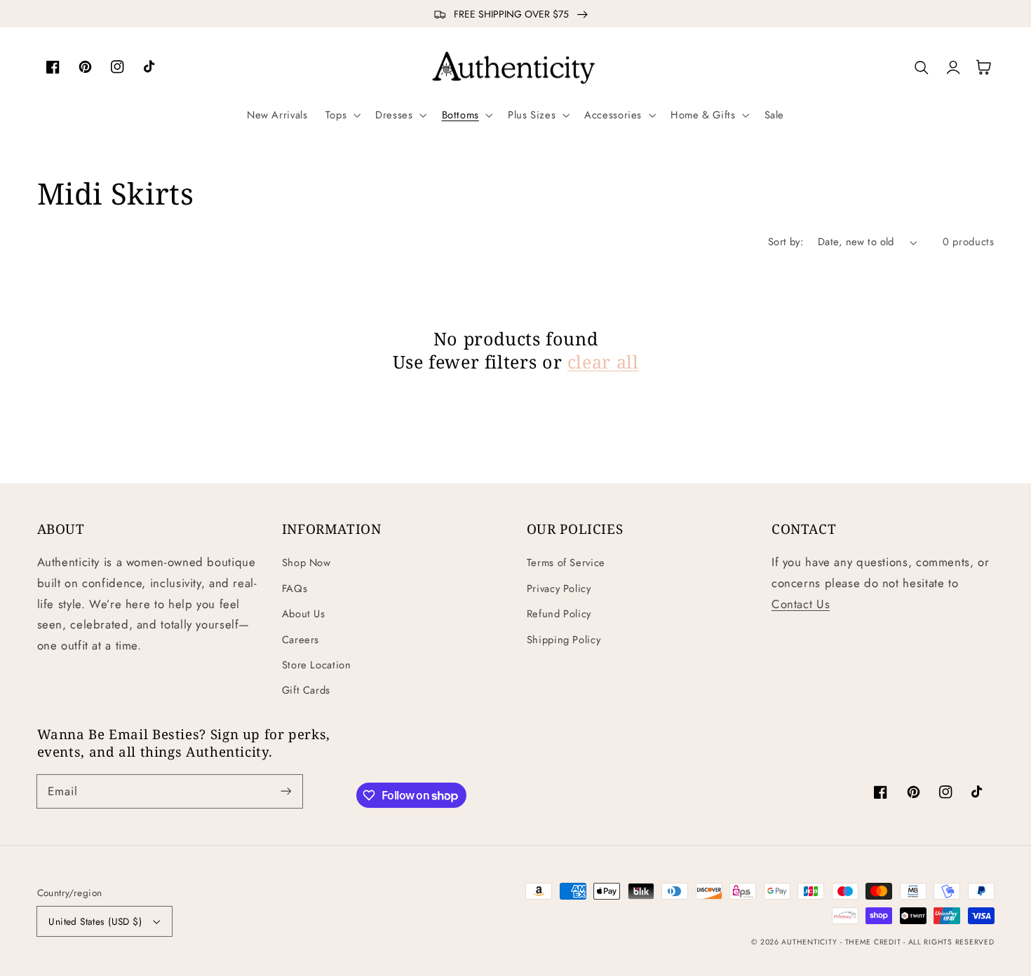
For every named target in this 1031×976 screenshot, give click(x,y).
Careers (300, 639)
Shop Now (306, 562)
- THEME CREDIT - (874, 942)
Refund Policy (559, 613)
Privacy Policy (559, 588)
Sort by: (785, 241)
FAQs (295, 588)
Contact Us (800, 604)
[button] (341, 114)
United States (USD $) (95, 921)
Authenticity (809, 942)
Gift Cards (306, 690)
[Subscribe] (285, 791)
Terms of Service (566, 562)
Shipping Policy (563, 639)
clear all (603, 361)
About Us (303, 613)
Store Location (316, 665)
